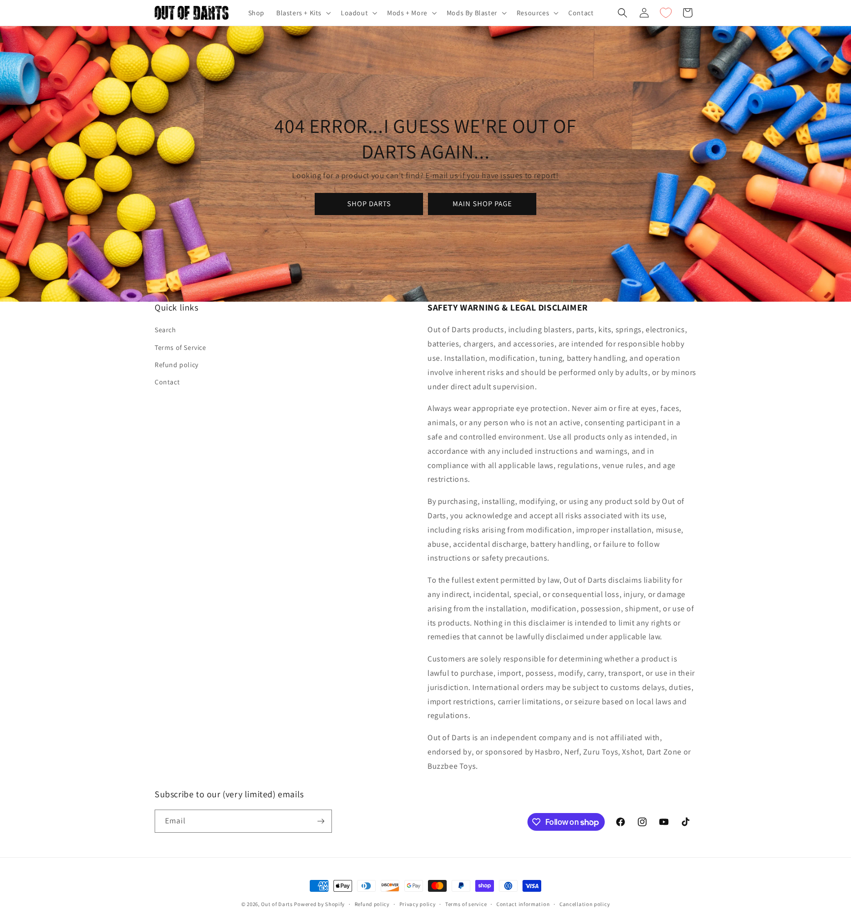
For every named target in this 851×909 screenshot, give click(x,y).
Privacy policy (417, 904)
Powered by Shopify (319, 904)
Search (165, 329)
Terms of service (466, 904)
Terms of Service (180, 347)
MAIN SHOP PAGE (482, 203)
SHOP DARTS (369, 203)
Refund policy (176, 364)
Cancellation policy (584, 904)
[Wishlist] (666, 13)
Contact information (523, 904)
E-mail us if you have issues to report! (492, 175)
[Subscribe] (320, 821)
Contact (167, 381)
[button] (302, 12)
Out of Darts (277, 904)
